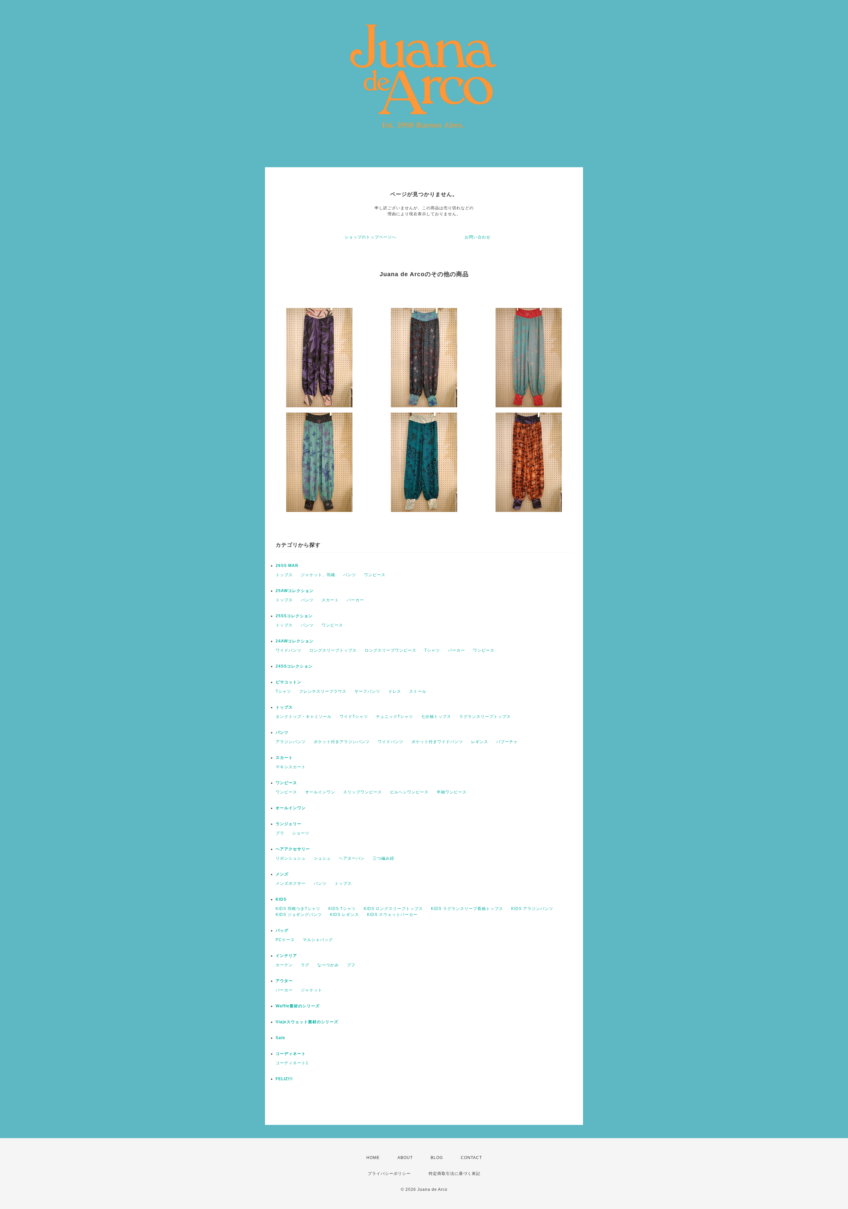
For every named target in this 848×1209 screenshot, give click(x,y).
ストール (417, 691)
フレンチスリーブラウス (322, 691)
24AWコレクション (295, 641)
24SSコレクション (294, 666)
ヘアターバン (352, 858)
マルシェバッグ (318, 939)
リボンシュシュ (291, 858)
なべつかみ (328, 965)
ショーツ (300, 833)
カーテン (284, 965)
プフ (351, 965)
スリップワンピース (362, 792)
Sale (280, 1037)
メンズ (282, 874)
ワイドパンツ (288, 650)
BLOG (437, 1157)
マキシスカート (291, 767)
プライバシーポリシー (389, 1173)
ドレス (394, 691)
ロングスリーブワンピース (390, 650)
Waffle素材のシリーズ (298, 1006)
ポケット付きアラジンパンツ (342, 741)
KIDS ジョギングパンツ (299, 914)
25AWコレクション (295, 590)
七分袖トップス (436, 716)
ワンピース (375, 575)
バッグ (282, 930)
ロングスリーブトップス (333, 650)
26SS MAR (287, 565)
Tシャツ (432, 650)
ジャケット (311, 990)
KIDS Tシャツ (342, 908)
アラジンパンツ (291, 741)
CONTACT (471, 1157)
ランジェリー (288, 824)
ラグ (305, 965)
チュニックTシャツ (394, 716)
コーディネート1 (292, 1063)
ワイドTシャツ (354, 716)
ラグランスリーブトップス (485, 716)
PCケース (285, 939)
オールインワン (320, 792)
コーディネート (291, 1053)
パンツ (349, 575)
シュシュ (322, 858)
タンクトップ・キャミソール (304, 716)
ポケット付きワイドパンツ (437, 741)
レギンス (479, 741)
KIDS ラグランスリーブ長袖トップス (467, 908)
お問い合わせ (478, 237)
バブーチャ (507, 741)
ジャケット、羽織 (318, 575)
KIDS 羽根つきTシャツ (298, 908)
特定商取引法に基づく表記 (454, 1173)
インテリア (286, 955)
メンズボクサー (291, 883)
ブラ (280, 833)
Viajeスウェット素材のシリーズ (307, 1022)
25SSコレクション (294, 616)
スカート (330, 600)
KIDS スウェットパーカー (392, 914)
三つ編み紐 (383, 858)
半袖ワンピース (452, 792)
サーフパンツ (367, 691)
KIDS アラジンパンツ (532, 908)
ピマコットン (288, 682)
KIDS (281, 899)
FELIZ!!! (284, 1079)
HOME (373, 1157)
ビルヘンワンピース (409, 792)
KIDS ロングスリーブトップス (393, 908)
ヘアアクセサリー (293, 849)
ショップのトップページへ (370, 237)
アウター (284, 981)
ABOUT (405, 1157)
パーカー (355, 600)
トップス (284, 575)
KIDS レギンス (344, 914)
